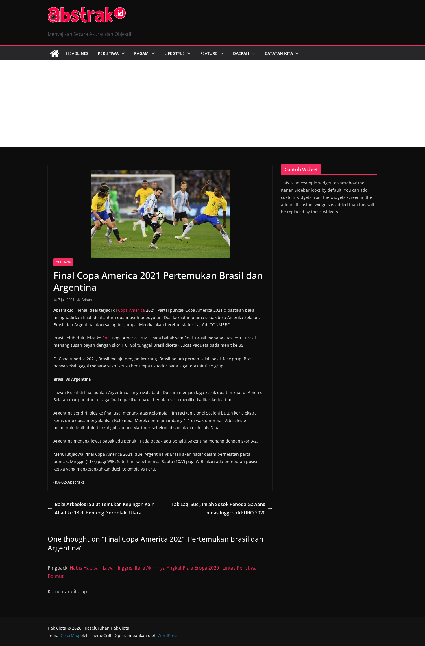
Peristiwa (108, 53)
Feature (208, 53)
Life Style (174, 53)
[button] (122, 53)
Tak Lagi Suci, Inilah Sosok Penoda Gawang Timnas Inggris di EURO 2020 (218, 508)
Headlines (77, 53)
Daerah (241, 53)
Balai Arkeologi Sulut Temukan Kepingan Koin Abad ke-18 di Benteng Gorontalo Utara (104, 508)
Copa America (131, 310)
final (106, 338)
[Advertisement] (212, 103)
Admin (87, 299)
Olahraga (63, 262)
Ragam (141, 53)
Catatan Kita (279, 53)
